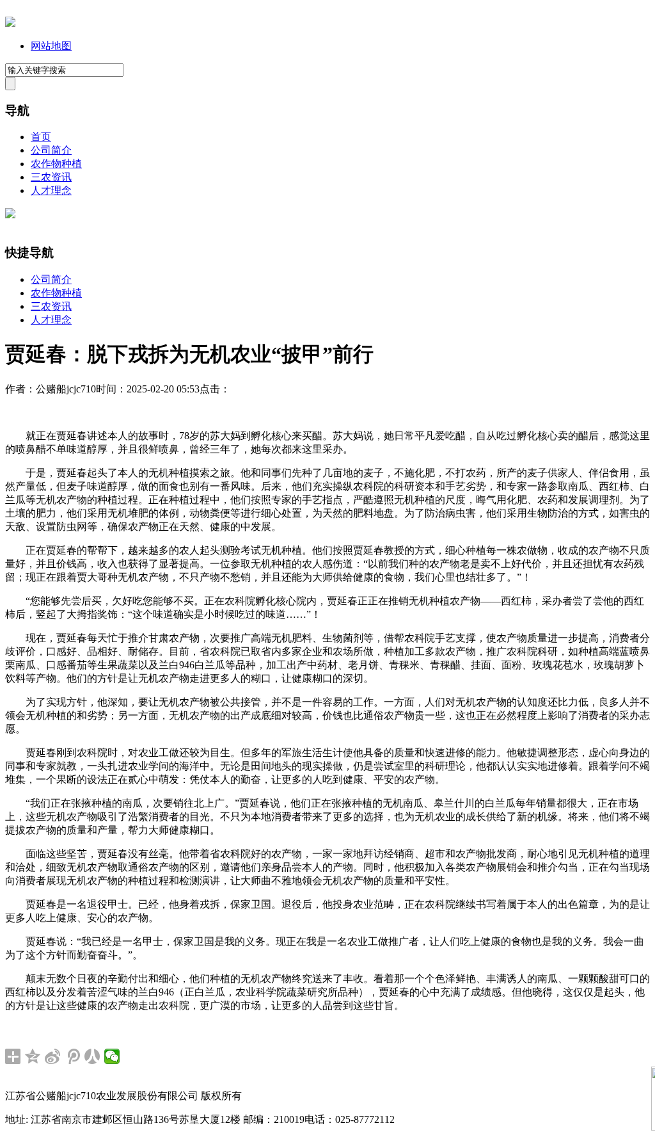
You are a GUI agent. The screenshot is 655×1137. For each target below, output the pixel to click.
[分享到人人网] (92, 1056)
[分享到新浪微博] (53, 1056)
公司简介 (51, 150)
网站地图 (51, 45)
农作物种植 (56, 163)
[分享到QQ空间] (33, 1056)
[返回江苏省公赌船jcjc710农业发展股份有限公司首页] (10, 23)
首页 (41, 136)
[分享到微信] (112, 1056)
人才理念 (51, 190)
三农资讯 (51, 177)
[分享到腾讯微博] (73, 1056)
